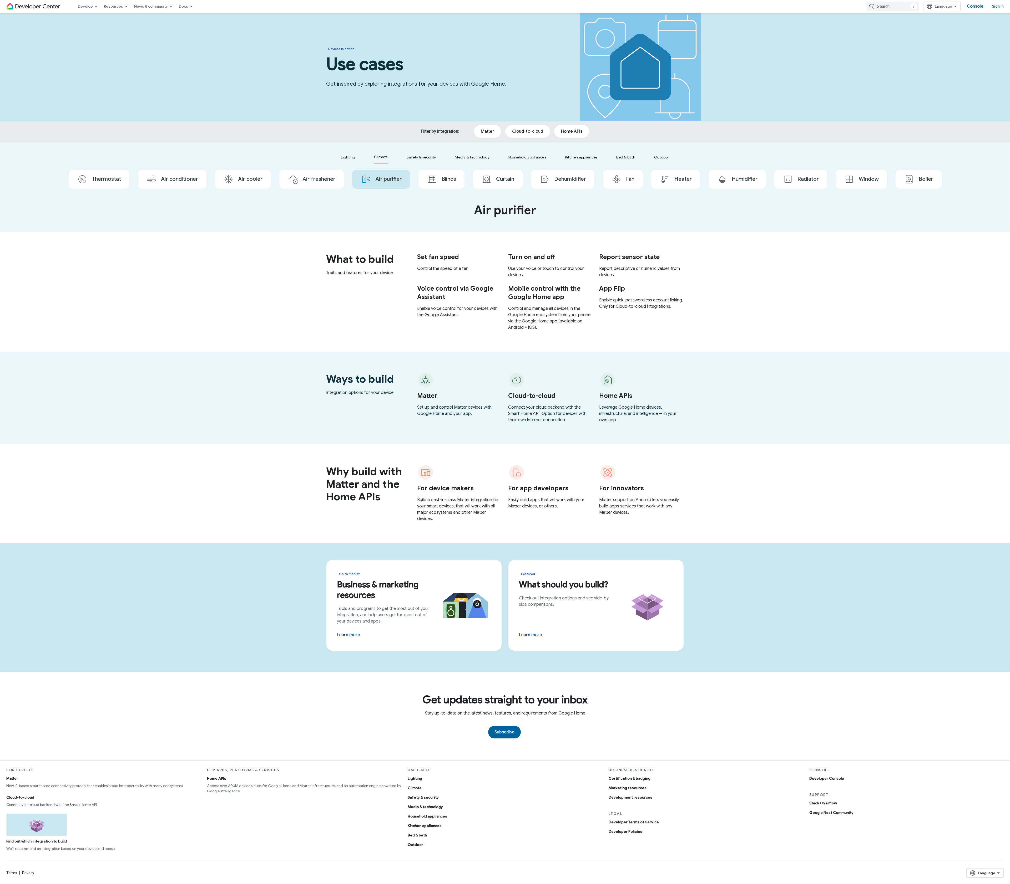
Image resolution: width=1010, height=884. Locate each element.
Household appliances (427, 816)
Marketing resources (628, 787)
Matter (12, 778)
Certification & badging (629, 778)
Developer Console (826, 778)
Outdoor (415, 844)
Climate (415, 787)
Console (975, 6)
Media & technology (425, 806)
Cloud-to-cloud (20, 797)
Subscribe (504, 732)
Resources (113, 6)
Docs (183, 6)
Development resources (630, 797)
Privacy (28, 873)
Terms (11, 873)
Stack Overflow (823, 803)
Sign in (998, 6)
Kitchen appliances (425, 825)
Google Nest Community (831, 812)
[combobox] (892, 6)
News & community (151, 6)
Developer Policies (625, 831)
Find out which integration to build (36, 841)
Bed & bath (417, 835)
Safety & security (423, 797)
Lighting (415, 778)
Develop (85, 6)
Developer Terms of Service (634, 822)
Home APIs (216, 778)
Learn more (348, 635)
